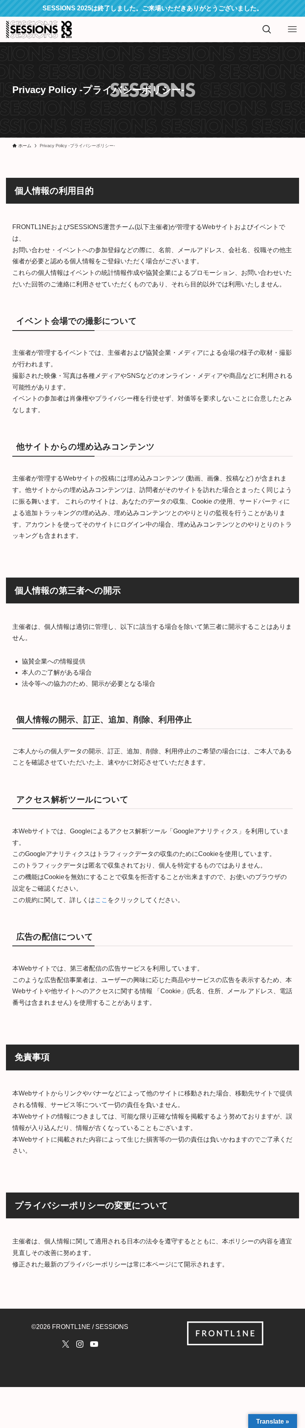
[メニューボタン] (292, 29)
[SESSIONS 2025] (39, 29)
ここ (101, 900)
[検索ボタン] (267, 29)
